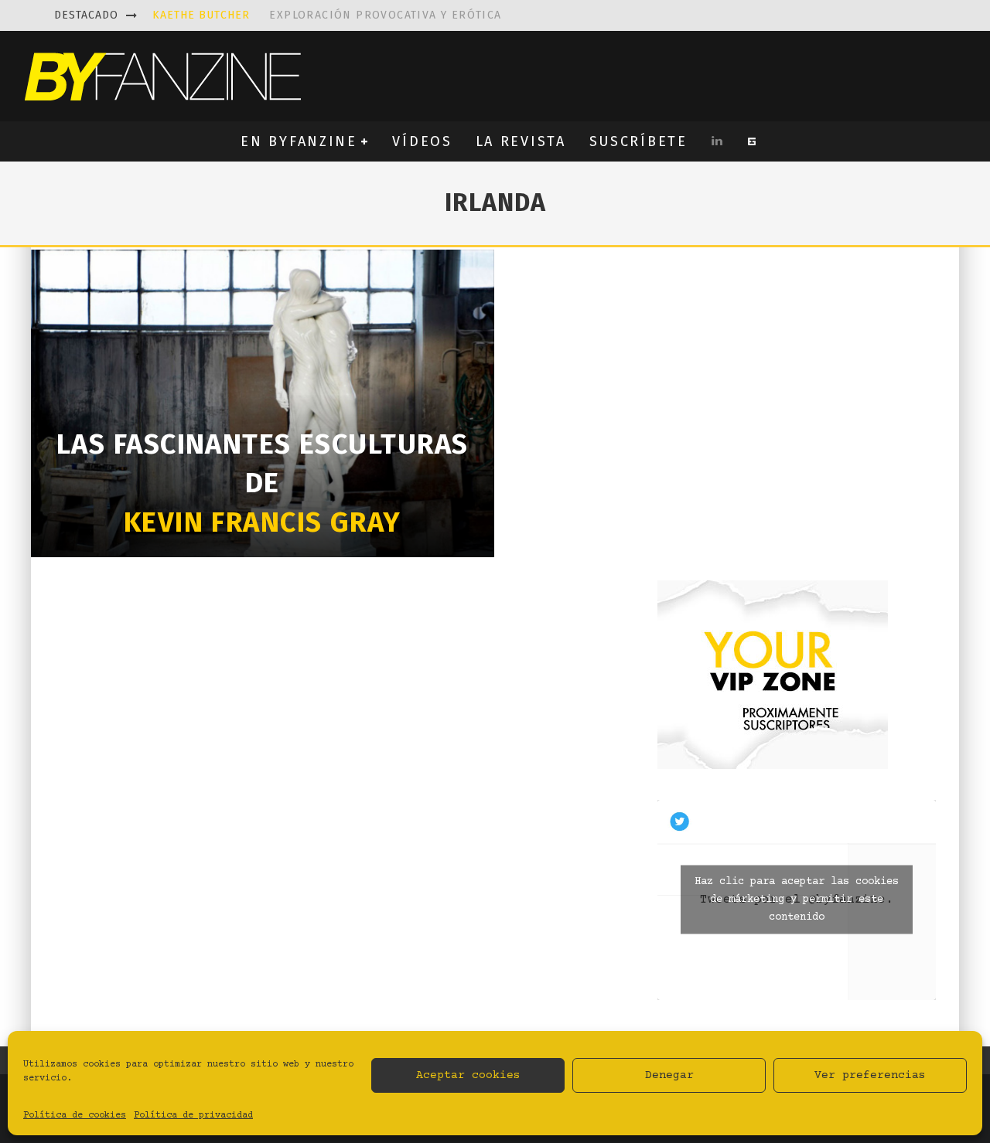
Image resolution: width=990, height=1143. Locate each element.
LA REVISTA (521, 141)
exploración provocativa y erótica (327, 15)
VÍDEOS (422, 141)
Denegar (669, 1075)
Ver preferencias (870, 1075)
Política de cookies (74, 1116)
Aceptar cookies (468, 1075)
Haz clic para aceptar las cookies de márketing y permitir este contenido (797, 900)
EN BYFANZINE (299, 141)
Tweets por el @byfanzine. (797, 900)
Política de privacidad (193, 1116)
